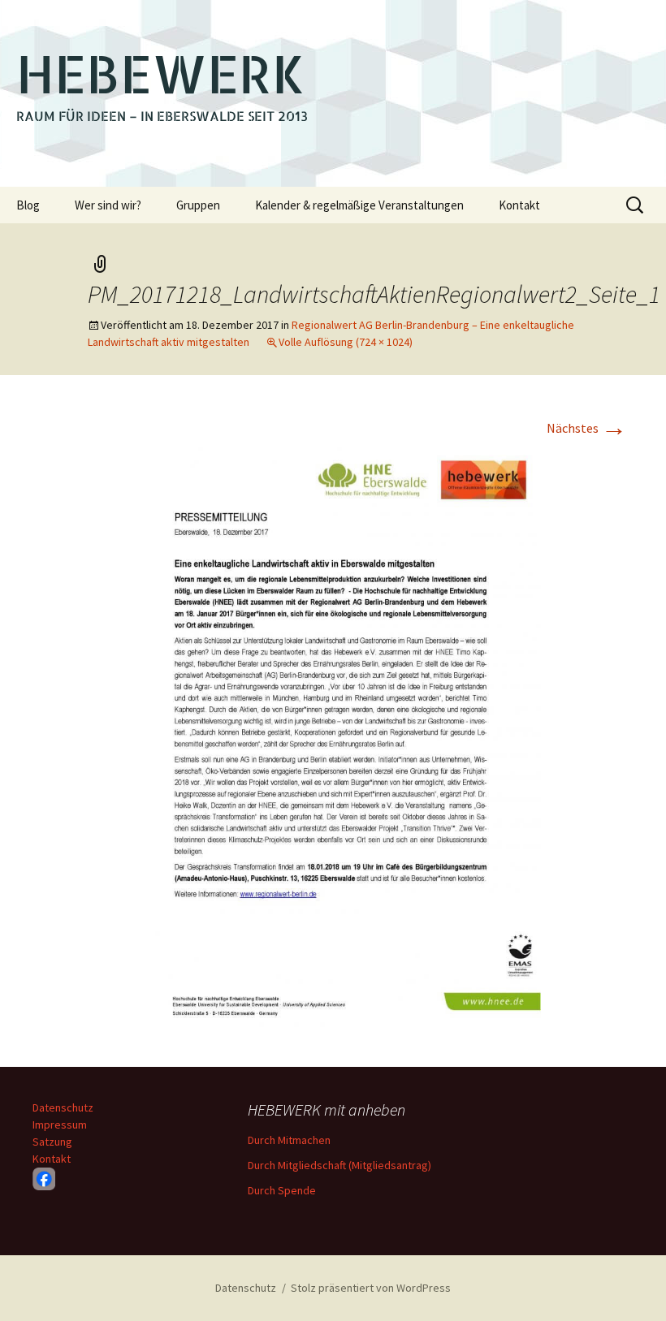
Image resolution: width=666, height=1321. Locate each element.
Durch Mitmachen (289, 1140)
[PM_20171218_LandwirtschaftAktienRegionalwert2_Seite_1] (333, 739)
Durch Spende (282, 1190)
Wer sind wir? (108, 205)
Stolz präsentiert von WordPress (371, 1287)
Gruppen (198, 205)
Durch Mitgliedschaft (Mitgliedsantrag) (339, 1165)
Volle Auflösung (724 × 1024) (346, 342)
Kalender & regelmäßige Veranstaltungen (359, 205)
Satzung (52, 1141)
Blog (28, 205)
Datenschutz (62, 1107)
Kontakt (519, 205)
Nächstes (587, 428)
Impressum (59, 1124)
